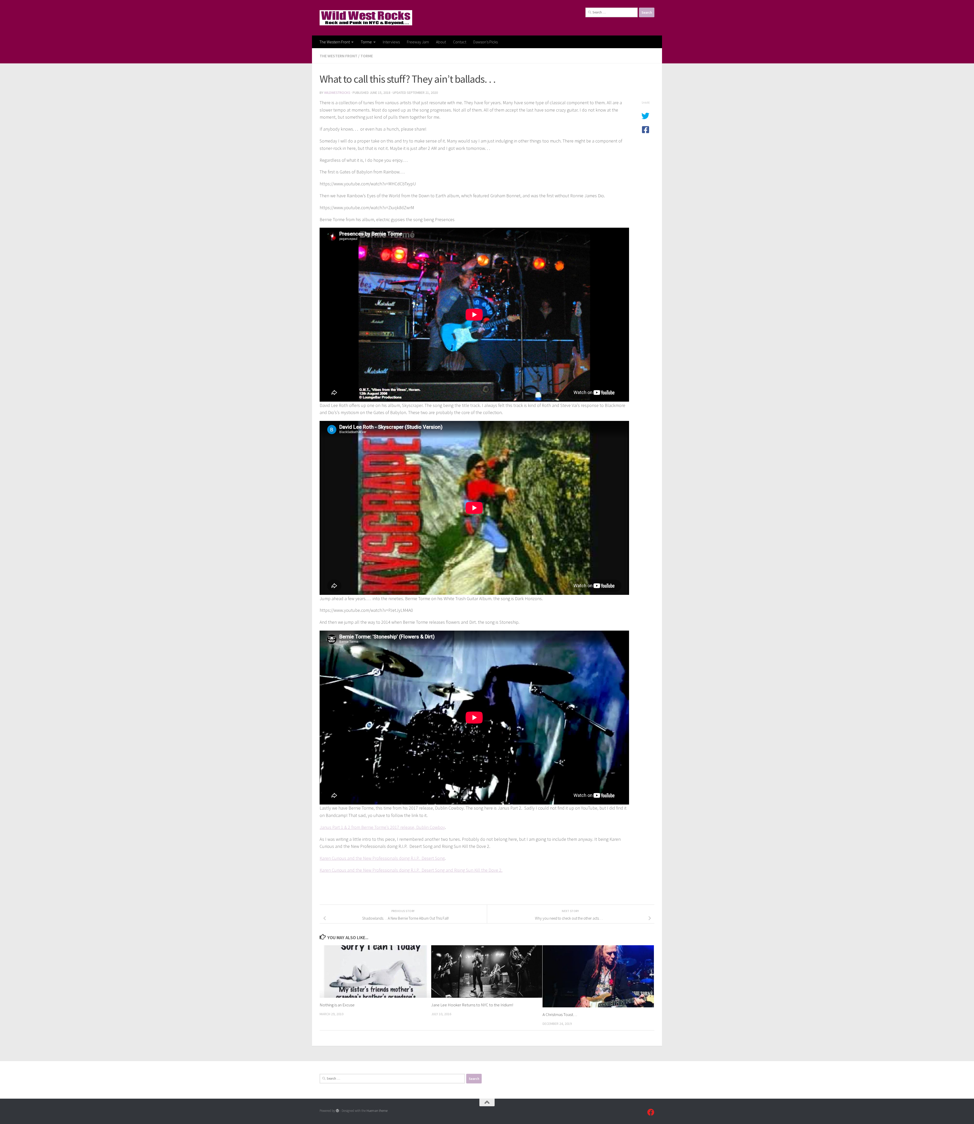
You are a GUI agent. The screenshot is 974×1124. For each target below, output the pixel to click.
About (441, 41)
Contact (459, 41)
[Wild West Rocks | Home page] (366, 17)
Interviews (391, 41)
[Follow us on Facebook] (650, 1112)
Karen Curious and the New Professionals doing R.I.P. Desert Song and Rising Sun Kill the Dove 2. (411, 870)
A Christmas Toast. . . (560, 1014)
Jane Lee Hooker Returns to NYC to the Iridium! (472, 1005)
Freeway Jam (418, 41)
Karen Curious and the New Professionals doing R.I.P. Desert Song (382, 858)
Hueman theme (377, 1111)
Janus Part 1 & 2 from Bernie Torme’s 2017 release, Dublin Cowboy (382, 827)
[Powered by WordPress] (337, 1110)
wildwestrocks (337, 92)
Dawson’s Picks (485, 41)
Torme (366, 41)
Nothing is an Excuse (337, 1005)
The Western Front (334, 41)
